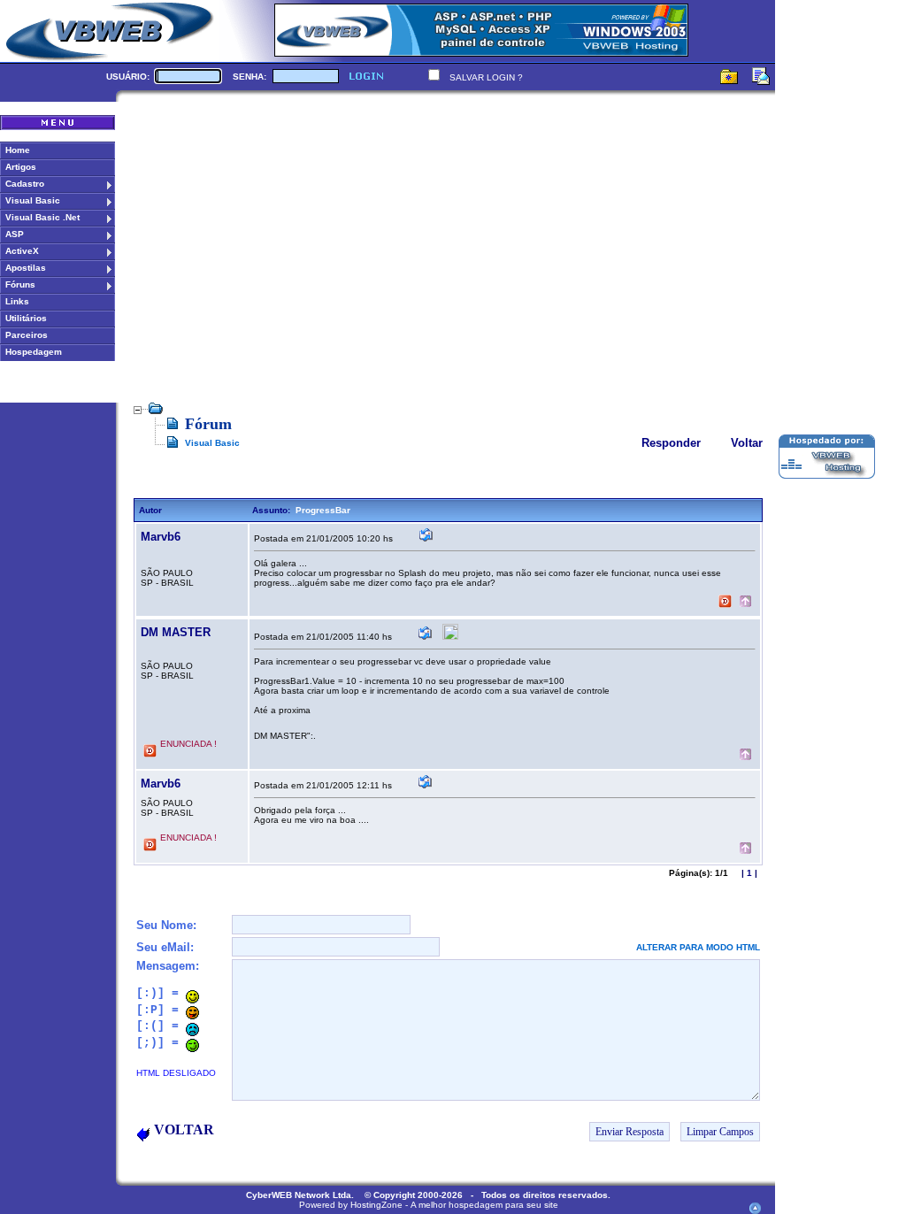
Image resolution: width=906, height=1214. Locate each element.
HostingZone (376, 1205)
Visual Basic (212, 443)
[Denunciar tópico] (725, 603)
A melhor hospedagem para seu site (484, 1205)
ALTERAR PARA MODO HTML (698, 947)
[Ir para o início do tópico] (745, 603)
